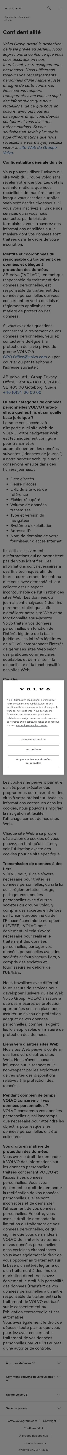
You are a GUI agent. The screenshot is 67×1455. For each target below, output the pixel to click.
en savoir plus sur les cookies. (31, 725)
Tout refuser (33, 749)
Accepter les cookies (33, 739)
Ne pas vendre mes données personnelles (33, 761)
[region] (33, 727)
